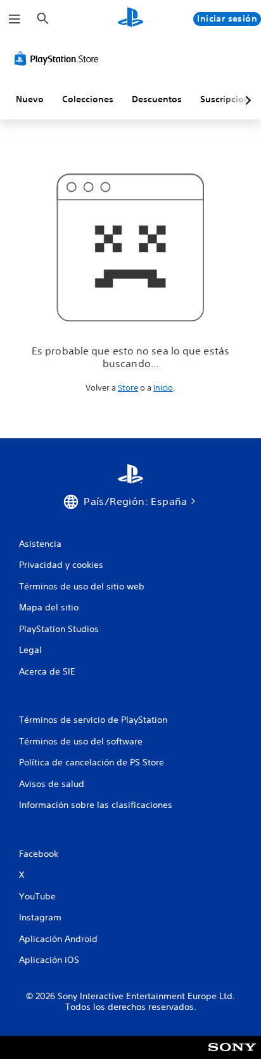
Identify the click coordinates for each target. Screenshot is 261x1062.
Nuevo (30, 99)
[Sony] (232, 1056)
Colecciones (87, 99)
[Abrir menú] (15, 19)
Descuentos (157, 99)
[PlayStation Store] (59, 58)
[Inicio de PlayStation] (130, 18)
